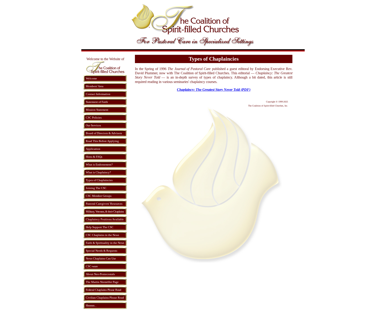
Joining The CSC (96, 188)
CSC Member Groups (98, 196)
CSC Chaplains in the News (102, 235)
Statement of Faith (97, 102)
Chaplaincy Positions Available (105, 219)
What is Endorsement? (99, 164)
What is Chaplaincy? (98, 172)
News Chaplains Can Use (101, 258)
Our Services (93, 125)
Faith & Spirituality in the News (105, 242)
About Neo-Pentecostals (100, 274)
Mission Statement (97, 109)
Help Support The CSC (99, 227)
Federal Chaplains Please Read (103, 289)
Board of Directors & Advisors (104, 133)
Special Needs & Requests (101, 250)
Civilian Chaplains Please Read (105, 297)
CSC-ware (92, 266)
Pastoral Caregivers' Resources (104, 203)
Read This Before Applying (102, 141)
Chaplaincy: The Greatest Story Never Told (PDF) (213, 89)
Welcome (91, 78)
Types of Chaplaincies (99, 180)
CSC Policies (94, 117)
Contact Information (98, 94)
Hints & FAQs (94, 156)
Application (93, 149)
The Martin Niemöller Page (102, 282)
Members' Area (94, 86)
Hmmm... (91, 305)
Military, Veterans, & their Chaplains (105, 211)
